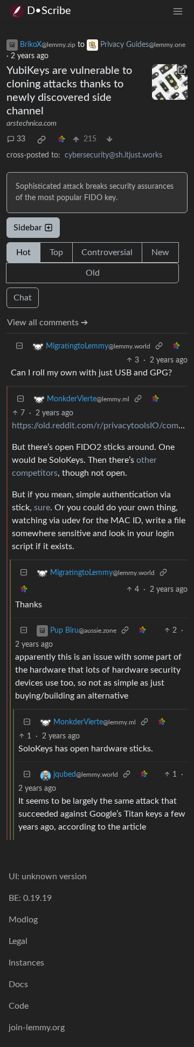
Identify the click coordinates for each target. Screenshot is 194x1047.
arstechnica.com (31, 123)
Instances (26, 963)
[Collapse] (19, 346)
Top (56, 252)
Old (93, 273)
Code (19, 1006)
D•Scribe (49, 10)
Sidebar (27, 227)
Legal (18, 941)
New (160, 252)
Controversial (107, 252)
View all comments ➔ (47, 322)
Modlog (23, 919)
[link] (41, 139)
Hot (23, 252)
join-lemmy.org (37, 1027)
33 (21, 139)
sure (42, 507)
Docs (18, 984)
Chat (22, 297)
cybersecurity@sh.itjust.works (113, 155)
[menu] (177, 11)
